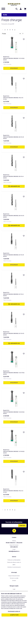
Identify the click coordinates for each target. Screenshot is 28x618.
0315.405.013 (14, 547)
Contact (14, 580)
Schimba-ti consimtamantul (14, 567)
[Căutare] (16, 9)
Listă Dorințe (23, 39)
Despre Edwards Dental (14, 575)
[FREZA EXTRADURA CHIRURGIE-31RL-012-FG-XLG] (14, 477)
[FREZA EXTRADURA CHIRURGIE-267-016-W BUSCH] (14, 241)
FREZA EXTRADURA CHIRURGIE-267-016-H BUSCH (13, 295)
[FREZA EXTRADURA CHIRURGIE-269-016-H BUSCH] (14, 162)
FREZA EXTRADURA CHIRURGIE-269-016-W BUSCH (13, 137)
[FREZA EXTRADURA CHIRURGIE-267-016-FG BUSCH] (14, 320)
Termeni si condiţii (14, 578)
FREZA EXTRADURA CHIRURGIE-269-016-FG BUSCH (13, 216)
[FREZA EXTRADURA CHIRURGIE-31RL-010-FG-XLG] (14, 84)
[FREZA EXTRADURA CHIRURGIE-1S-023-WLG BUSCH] (14, 398)
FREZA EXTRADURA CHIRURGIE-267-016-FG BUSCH (13, 334)
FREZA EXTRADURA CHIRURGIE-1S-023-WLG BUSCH (13, 412)
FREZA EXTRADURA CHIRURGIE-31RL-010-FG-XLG (13, 98)
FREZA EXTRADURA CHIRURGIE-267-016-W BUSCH (13, 255)
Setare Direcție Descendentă (23, 34)
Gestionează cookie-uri (14, 611)
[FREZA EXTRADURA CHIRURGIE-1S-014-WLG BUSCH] (14, 44)
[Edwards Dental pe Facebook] (14, 531)
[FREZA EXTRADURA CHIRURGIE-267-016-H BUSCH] (14, 280)
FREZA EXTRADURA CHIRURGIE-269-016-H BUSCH (13, 177)
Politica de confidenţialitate (14, 560)
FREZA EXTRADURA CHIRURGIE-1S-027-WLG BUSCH (13, 373)
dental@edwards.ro (14, 551)
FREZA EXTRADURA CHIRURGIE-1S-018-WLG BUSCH (13, 452)
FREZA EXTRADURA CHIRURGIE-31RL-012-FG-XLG (13, 491)
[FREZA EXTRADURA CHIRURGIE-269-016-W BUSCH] (14, 123)
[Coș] (25, 9)
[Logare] (20, 9)
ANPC (14, 564)
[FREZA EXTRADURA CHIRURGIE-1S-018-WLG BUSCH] (14, 437)
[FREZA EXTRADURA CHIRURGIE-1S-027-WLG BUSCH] (14, 359)
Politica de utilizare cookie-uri (14, 562)
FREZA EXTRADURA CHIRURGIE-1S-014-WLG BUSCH (13, 59)
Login (14, 589)
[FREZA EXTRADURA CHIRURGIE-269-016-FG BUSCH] (14, 202)
